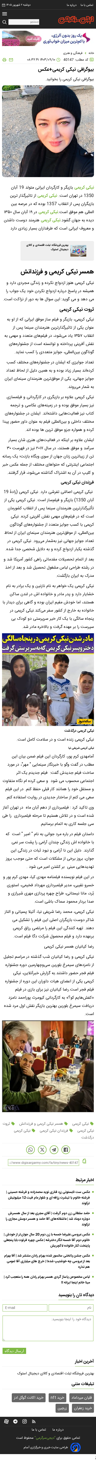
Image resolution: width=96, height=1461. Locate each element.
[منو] (5, 14)
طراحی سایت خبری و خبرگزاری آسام (46, 1447)
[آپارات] (6, 1421)
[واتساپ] (30, 1149)
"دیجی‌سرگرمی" (45, 1438)
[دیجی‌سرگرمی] (76, 20)
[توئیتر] (42, 1149)
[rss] (33, 1421)
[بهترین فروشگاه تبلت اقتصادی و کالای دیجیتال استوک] (78, 251)
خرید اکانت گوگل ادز (29, 1398)
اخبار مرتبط (85, 1180)
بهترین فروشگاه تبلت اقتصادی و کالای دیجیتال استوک (55, 1374)
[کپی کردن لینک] (84, 1161)
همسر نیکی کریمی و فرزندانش (41, 1124)
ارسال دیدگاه (14, 1351)
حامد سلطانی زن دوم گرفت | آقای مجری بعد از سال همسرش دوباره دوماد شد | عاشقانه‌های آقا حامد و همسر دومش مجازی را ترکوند (48, 1219)
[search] (5, 22)
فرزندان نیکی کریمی (54, 1131)
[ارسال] (10, 60)
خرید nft (57, 1398)
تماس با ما (87, 5)
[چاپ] (4, 60)
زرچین (62, 1408)
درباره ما (72, 5)
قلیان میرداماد (81, 1398)
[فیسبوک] (65, 1149)
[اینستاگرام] (24, 1421)
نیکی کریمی (84, 187)
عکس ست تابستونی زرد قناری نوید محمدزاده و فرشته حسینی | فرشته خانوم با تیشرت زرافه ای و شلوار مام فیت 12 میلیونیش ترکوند (48, 1197)
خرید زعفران (83, 1408)
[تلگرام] (54, 1149)
